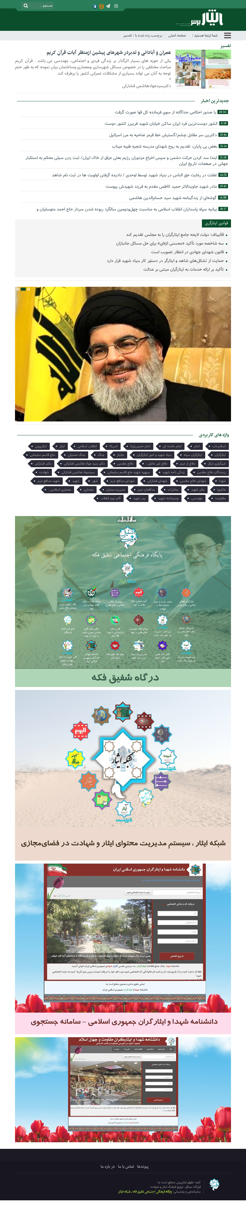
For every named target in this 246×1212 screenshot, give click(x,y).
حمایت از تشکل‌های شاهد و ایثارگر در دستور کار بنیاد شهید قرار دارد (166, 261)
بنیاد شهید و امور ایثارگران (154, 455)
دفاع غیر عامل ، (156, 463)
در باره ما (107, 1166)
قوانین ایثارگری (216, 223)
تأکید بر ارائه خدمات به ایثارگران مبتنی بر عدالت (184, 269)
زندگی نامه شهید (173, 472)
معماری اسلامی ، (59, 489)
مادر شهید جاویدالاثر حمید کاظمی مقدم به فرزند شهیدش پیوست (166, 186)
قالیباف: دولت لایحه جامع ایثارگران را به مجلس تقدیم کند (175, 235)
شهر (95, 481)
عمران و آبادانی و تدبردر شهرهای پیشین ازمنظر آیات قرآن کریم (108, 52)
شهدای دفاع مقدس (193, 481)
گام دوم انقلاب (110, 498)
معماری (89, 489)
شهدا (222, 481)
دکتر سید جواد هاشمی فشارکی (84, 463)
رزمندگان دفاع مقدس (211, 472)
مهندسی (196, 498)
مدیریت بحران (115, 489)
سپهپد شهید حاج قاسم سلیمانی (128, 472)
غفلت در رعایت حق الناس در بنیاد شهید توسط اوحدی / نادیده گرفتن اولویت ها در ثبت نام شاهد (139, 175)
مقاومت (220, 498)
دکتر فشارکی (43, 463)
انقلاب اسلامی (87, 446)
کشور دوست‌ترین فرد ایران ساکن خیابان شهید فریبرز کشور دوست (165, 123)
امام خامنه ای (172, 446)
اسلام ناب (219, 446)
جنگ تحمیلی (76, 455)
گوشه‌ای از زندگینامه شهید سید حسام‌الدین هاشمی (177, 198)
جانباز (120, 455)
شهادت (44, 472)
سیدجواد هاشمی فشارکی (78, 472)
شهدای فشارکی (157, 481)
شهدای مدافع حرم (122, 481)
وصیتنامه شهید (168, 498)
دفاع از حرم (187, 463)
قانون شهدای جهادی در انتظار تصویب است (188, 252)
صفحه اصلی (177, 35)
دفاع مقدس (125, 463)
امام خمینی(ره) (140, 446)
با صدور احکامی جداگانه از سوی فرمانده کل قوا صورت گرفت (170, 112)
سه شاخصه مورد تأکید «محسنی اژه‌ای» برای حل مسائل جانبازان (170, 243)
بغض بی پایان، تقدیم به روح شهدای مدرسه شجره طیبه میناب (169, 146)
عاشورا (221, 489)
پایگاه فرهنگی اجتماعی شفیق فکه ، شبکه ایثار (145, 1191)
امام (197, 446)
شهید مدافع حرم (49, 481)
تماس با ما (126, 1166)
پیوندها (142, 1166)
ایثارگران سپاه (193, 455)
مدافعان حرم (146, 489)
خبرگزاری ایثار (217, 463)
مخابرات (173, 489)
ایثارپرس (41, 446)
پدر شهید (139, 498)
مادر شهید (198, 489)
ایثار (62, 446)
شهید (76, 481)
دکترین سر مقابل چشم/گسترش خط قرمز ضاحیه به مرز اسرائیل (167, 135)
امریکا (114, 446)
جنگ (101, 455)
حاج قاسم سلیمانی (42, 455)
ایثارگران (220, 455)
